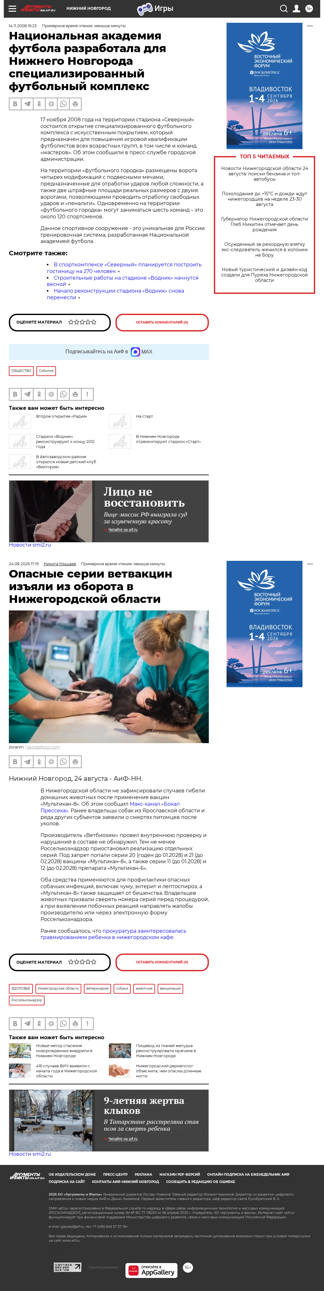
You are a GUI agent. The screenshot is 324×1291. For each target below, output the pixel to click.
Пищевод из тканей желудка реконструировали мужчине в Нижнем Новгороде (166, 1050)
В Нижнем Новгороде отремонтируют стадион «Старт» (168, 439)
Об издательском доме (72, 1175)
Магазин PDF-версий (179, 1175)
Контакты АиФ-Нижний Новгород (125, 1182)
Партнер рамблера (103, 1267)
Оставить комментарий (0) (162, 322)
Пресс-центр (115, 1175)
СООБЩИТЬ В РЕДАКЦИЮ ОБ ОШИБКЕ (200, 1182)
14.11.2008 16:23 (23, 25)
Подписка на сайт (67, 1182)
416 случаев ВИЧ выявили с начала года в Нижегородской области (66, 1071)
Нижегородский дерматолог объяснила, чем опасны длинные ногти (168, 1071)
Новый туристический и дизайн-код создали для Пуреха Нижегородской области (264, 275)
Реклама (143, 1175)
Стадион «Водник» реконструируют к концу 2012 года (65, 441)
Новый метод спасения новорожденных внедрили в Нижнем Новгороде (64, 1050)
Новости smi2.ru (30, 545)
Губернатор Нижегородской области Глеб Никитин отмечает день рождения (264, 224)
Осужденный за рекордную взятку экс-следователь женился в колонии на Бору (264, 250)
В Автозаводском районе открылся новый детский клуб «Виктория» (66, 461)
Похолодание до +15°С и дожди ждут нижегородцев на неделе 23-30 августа (264, 199)
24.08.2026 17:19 (24, 563)
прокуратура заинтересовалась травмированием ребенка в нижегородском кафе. (113, 934)
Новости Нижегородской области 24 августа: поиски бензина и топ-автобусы (264, 174)
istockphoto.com (43, 747)
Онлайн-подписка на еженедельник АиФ (248, 1175)
